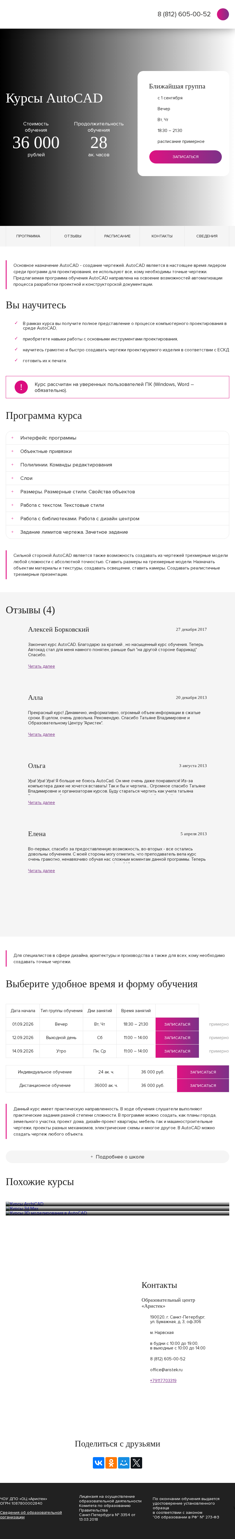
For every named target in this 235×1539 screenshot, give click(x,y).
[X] (136, 1463)
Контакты (162, 236)
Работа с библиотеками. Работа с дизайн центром (81, 518)
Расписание (117, 236)
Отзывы (72, 236)
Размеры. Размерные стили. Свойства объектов (79, 491)
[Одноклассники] (111, 1463)
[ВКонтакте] (98, 1463)
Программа (28, 236)
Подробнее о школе (120, 1157)
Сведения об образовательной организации (31, 1515)
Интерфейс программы (50, 438)
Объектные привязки (47, 451)
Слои (27, 478)
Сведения (207, 236)
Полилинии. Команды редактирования (67, 465)
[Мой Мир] (124, 1463)
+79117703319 (163, 1380)
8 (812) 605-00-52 (184, 14)
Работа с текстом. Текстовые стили (63, 505)
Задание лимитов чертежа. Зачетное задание (75, 532)
